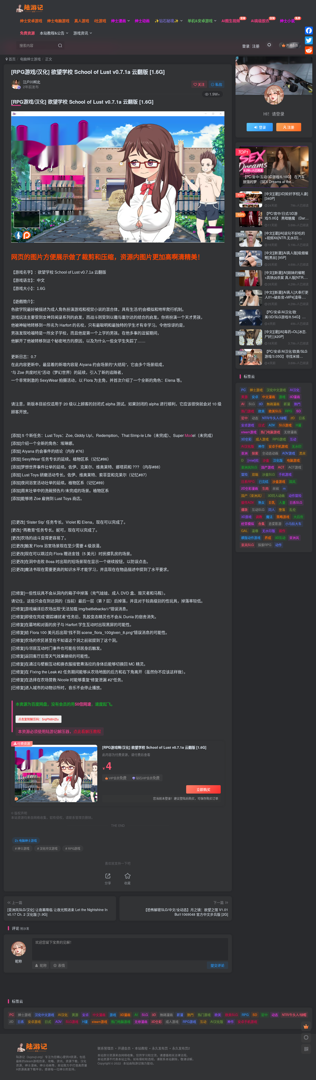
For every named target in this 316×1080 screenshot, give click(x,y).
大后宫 (298, 516)
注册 (255, 46)
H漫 (298, 425)
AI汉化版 (247, 446)
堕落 (282, 509)
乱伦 (292, 509)
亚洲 (244, 453)
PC (243, 389)
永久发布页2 (181, 1048)
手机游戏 (285, 474)
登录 (246, 46)
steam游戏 (249, 432)
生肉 (265, 488)
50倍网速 (83, 704)
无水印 (296, 446)
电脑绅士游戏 (30, 58)
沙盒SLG (268, 474)
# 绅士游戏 (22, 848)
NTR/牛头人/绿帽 (274, 417)
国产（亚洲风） (252, 495)
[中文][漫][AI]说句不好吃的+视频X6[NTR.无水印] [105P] (285, 238)
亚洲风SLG (249, 467)
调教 (259, 516)
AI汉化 (294, 389)
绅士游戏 (256, 389)
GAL (244, 530)
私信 (218, 84)
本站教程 (141, 1048)
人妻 (282, 502)
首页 (12, 58)
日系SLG (296, 502)
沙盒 (266, 460)
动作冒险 (295, 495)
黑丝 (302, 453)
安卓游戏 (247, 425)
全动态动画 (270, 453)
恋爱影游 (275, 523)
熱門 (297, 403)
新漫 (287, 403)
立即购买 (203, 789)
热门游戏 (247, 411)
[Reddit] (309, 50)
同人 (271, 509)
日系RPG (248, 481)
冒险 (244, 474)
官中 (244, 417)
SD (298, 411)
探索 (255, 453)
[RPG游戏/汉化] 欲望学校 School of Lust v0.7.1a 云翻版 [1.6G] (88, 72)
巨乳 (272, 502)
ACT (281, 467)
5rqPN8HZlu (38, 719)
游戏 (282, 396)
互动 (293, 439)
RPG (288, 411)
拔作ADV (247, 502)
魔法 (269, 516)
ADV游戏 (288, 453)
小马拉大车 (293, 523)
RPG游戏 (279, 439)
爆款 (244, 509)
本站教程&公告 (52, 32)
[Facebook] (309, 30)
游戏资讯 (80, 32)
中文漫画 (268, 396)
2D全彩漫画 (249, 488)
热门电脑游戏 (270, 432)
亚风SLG (247, 544)
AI (242, 403)
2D (293, 417)
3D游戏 (246, 516)
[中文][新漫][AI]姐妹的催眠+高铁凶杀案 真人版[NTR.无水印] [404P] (286, 277)
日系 (302, 417)
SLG (252, 403)
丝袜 (276, 488)
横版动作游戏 (250, 537)
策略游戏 (282, 516)
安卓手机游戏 (278, 446)
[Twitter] (309, 40)
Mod (188, 435)
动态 (255, 417)
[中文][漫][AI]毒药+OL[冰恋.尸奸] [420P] (286, 334)
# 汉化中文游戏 (47, 848)
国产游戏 (267, 467)
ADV (272, 425)
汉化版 (278, 460)
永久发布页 (160, 1048)
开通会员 (292, 45)
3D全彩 (246, 439)
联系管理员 (106, 1048)
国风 (292, 481)
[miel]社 (253, 460)
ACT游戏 (294, 467)
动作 (278, 544)
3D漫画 (295, 396)
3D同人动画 (276, 495)
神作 (261, 446)
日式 (261, 425)
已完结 (263, 481)
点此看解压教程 (87, 731)
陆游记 (136, 1063)
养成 (268, 537)
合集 (261, 523)
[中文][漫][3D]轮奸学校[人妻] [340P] (286, 196)
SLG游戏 (285, 425)
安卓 (255, 396)
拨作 (282, 530)
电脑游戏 (293, 460)
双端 (255, 474)
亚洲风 (294, 537)
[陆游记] (29, 7)
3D (261, 403)
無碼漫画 (273, 403)
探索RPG (264, 544)
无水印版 (268, 530)
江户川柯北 (31, 81)
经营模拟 (247, 523)
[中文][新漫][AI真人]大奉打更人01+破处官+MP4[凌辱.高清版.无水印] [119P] (286, 297)
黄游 (244, 396)
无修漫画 (290, 432)
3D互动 (280, 537)
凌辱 (255, 530)
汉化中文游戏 (276, 389)
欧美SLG (275, 411)
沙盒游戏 (278, 481)
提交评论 (217, 965)
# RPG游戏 (72, 848)
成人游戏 (262, 439)
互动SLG (258, 509)
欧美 (261, 411)
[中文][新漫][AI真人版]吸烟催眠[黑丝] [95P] (286, 255)
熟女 (261, 502)
